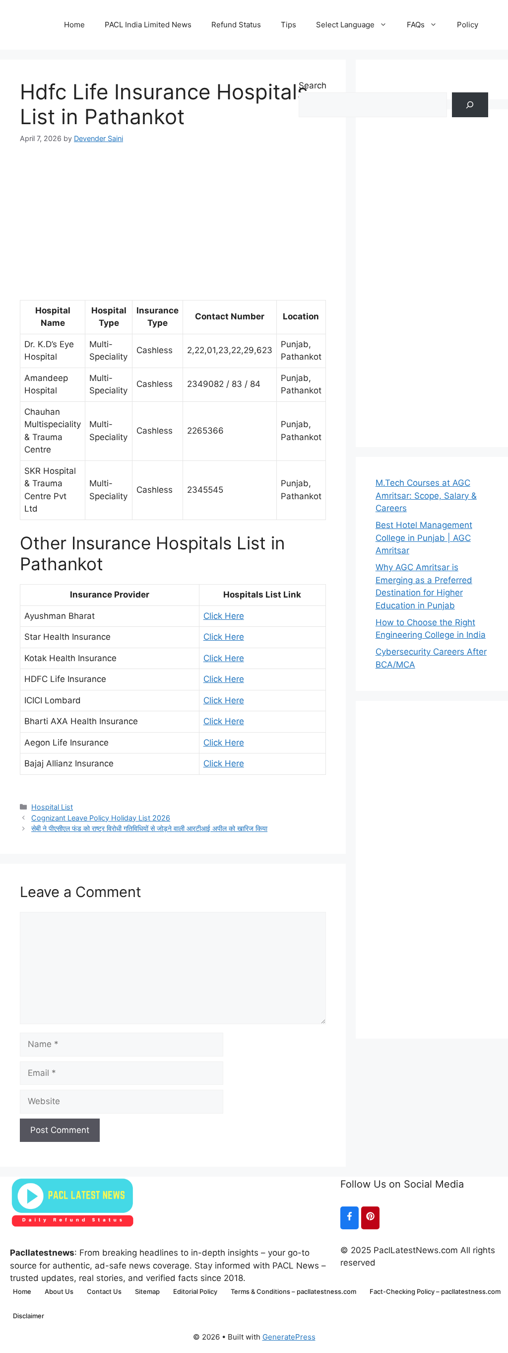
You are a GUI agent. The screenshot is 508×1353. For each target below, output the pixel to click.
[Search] (470, 105)
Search (312, 85)
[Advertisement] (173, 213)
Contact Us (104, 1291)
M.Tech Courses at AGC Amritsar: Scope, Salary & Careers (426, 495)
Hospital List (52, 807)
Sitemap (147, 1291)
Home (74, 24)
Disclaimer (28, 1316)
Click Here (223, 616)
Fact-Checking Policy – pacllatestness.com (435, 1291)
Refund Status (236, 24)
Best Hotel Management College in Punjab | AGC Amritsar (424, 537)
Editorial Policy (195, 1291)
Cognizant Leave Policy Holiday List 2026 (100, 818)
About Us (59, 1291)
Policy (467, 24)
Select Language (345, 24)
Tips (288, 24)
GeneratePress (289, 1337)
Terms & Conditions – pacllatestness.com (293, 1291)
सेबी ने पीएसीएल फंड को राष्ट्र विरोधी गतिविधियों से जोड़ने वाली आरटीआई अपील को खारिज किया (149, 828)
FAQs (416, 24)
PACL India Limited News (148, 24)
